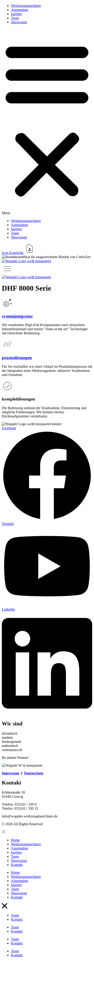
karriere (16, 14)
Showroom (19, 22)
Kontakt (17, 865)
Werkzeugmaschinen (26, 6)
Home (15, 840)
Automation (19, 10)
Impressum (10, 773)
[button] (47, 121)
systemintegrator (17, 316)
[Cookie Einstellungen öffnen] (36, 994)
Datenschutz (33, 773)
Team (15, 18)
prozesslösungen (17, 357)
